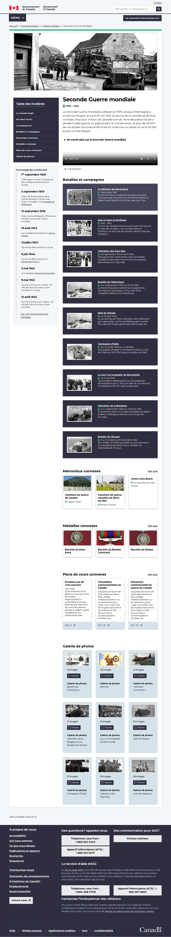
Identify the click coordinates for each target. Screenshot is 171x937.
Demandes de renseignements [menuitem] (29, 876)
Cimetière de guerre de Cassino (77, 496)
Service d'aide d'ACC (74, 870)
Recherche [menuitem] (16, 856)
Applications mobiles (61, 930)
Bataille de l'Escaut (109, 436)
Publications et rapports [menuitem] (24, 851)
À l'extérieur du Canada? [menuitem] (24, 881)
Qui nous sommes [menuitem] (20, 840)
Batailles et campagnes (28, 132)
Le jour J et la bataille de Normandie (119, 375)
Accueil (14, 26)
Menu (18, 17)
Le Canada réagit (25, 113)
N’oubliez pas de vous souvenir (74, 583)
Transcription (74, 169)
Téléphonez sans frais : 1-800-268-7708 (85, 890)
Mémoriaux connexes (27, 138)
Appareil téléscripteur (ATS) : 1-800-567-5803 (137, 890)
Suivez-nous (22, 901)
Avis (84, 930)
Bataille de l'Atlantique (111, 282)
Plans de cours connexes (29, 150)
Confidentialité (103, 930)
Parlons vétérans (137, 838)
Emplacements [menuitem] (18, 886)
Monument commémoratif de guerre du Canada (141, 585)
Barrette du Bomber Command (109, 551)
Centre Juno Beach (142, 478)
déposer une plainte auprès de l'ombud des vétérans (129, 911)
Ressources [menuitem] (16, 861)
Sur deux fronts (24, 119)
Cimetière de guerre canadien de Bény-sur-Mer (110, 498)
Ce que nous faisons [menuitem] (22, 845)
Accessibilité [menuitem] (17, 835)
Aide (12, 930)
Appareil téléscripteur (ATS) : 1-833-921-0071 (85, 851)
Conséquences (24, 125)
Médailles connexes (26, 144)
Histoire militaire (51, 26)
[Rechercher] (159, 9)
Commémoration (30, 26)
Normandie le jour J (30, 261)
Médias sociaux (32, 930)
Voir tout (152, 471)
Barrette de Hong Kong (75, 551)
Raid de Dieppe (107, 313)
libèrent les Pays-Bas (45, 273)
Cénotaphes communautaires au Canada (109, 585)
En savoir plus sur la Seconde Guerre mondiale (96, 139)
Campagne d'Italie (108, 344)
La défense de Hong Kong (113, 189)
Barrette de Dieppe (142, 549)
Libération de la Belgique (112, 406)
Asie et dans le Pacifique (112, 220)
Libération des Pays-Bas (111, 251)
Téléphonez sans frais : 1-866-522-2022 (85, 840)
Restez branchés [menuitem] (19, 891)
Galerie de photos (25, 156)
